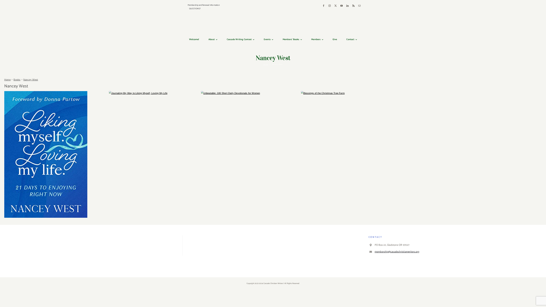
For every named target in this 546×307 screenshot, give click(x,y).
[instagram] (329, 5)
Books (17, 79)
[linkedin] (347, 5)
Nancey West (30, 79)
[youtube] (341, 5)
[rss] (353, 5)
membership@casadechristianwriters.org (397, 252)
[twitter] (335, 5)
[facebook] (323, 5)
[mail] (359, 5)
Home (7, 79)
